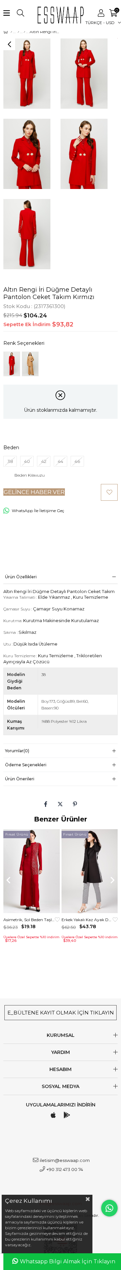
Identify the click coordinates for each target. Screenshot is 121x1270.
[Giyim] (18, 31)
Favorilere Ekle (57, 919)
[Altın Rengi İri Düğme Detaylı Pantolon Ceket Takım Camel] (30, 364)
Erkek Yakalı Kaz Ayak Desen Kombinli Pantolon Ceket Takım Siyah (87, 919)
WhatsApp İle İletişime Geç (38, 510)
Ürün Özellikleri (21, 576)
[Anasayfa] (11, 31)
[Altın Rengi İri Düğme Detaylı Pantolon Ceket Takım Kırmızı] (12, 364)
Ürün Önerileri (19, 778)
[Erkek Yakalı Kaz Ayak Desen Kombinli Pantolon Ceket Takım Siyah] (90, 871)
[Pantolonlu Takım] (24, 31)
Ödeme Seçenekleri (25, 764)
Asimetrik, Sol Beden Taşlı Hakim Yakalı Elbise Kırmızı (29, 919)
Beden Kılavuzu (29, 475)
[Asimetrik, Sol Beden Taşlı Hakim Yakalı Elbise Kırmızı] (31, 871)
